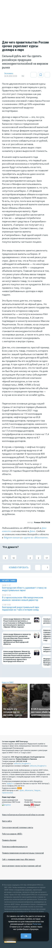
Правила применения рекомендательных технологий (23, 853)
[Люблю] (22, 555)
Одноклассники (7, 793)
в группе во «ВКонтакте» (35, 537)
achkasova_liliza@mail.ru (22, 764)
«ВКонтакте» (29, 790)
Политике (37, 924)
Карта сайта (7, 821)
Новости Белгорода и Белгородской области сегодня (23, 815)
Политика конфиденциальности (14, 847)
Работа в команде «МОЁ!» (12, 834)
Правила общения (9, 840)
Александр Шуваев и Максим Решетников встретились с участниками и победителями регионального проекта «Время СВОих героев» (17, 623)
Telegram (37, 790)
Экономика (8, 73)
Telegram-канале (12, 537)
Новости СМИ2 (7, 682)
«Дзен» (21, 790)
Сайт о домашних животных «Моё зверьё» (18, 859)
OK (26, 936)
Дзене (32, 531)
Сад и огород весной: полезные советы (17, 827)
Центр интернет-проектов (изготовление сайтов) (21, 866)
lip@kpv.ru (10, 784)
